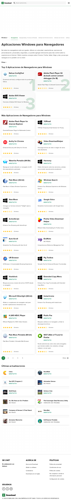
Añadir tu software (31, 467)
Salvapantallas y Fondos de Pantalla (28, 37)
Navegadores (14, 37)
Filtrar (3, 62)
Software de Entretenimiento (45, 37)
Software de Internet (59, 37)
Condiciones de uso (55, 467)
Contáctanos (29, 470)
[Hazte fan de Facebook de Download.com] (3, 488)
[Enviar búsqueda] (14, 2)
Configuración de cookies (57, 479)
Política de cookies (55, 470)
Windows (4, 37)
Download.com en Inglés (33, 474)
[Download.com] (6, 3)
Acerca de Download (32, 464)
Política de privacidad (56, 464)
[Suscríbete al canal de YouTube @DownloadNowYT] (11, 488)
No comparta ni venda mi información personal (57, 475)
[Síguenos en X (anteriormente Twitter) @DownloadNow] (7, 488)
